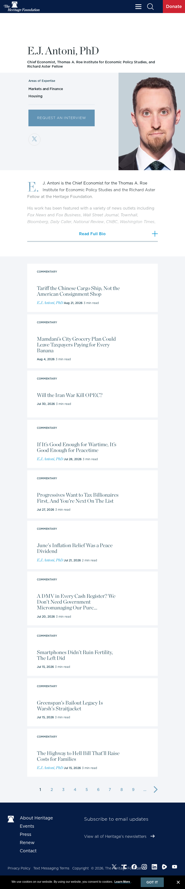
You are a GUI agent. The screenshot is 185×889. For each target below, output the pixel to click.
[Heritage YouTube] (174, 867)
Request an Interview (61, 118)
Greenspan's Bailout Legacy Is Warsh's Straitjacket (70, 705)
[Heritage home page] (11, 819)
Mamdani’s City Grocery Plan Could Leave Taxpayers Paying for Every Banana (76, 344)
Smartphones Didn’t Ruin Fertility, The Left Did (75, 655)
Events (27, 826)
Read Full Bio (92, 234)
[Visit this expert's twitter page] (34, 140)
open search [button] (150, 6)
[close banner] (178, 883)
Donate (174, 6)
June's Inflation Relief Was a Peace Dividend (74, 548)
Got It (152, 882)
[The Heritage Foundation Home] (22, 6)
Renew (27, 842)
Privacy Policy (19, 868)
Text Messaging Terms (51, 868)
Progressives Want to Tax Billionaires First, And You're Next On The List (78, 497)
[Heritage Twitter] (114, 867)
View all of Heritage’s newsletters (115, 836)
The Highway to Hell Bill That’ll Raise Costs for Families (78, 756)
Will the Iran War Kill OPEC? (69, 395)
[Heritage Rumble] (164, 867)
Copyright (80, 868)
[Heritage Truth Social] (124, 867)
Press (25, 834)
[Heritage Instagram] (144, 867)
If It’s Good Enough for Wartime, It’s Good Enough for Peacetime (76, 447)
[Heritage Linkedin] (154, 867)
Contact (28, 850)
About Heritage (36, 817)
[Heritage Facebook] (134, 867)
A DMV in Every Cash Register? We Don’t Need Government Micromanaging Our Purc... (76, 602)
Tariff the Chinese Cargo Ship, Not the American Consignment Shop (78, 291)
